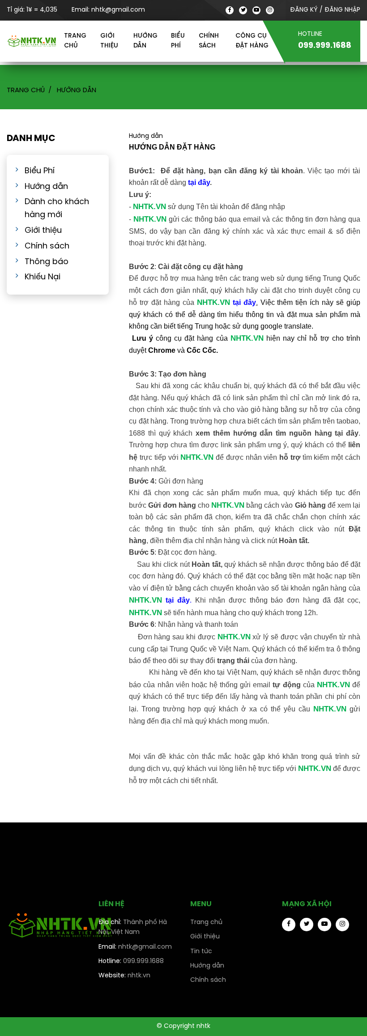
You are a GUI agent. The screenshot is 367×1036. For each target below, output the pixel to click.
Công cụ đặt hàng (252, 41)
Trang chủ (75, 41)
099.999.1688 (131, 961)
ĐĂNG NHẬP (342, 10)
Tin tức (201, 951)
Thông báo (46, 262)
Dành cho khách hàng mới (57, 208)
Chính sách (209, 41)
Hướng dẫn (145, 41)
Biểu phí (178, 41)
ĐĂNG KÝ (304, 10)
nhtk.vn (124, 975)
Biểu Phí (40, 171)
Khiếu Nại (42, 277)
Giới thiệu (109, 41)
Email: (108, 10)
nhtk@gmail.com (135, 947)
